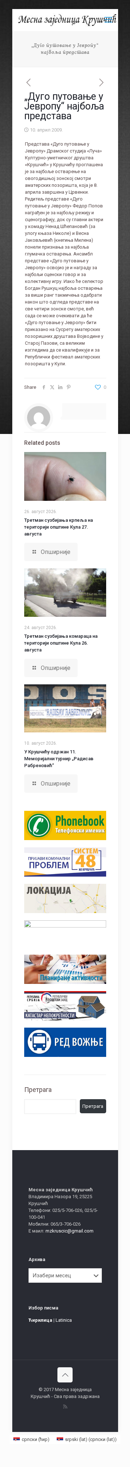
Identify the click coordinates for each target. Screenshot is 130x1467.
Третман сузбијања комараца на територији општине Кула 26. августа (61, 643)
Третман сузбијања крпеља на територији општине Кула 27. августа (58, 527)
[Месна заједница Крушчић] (68, 20)
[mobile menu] (108, 20)
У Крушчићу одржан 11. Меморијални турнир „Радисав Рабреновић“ (59, 758)
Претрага (38, 1089)
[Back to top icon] (65, 1374)
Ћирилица (40, 1320)
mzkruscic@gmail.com (70, 1231)
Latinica (64, 1320)
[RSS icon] (65, 1406)
